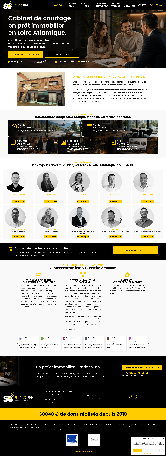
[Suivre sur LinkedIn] (136, 397)
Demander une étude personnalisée (141, 367)
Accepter (137, 450)
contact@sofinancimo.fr (135, 375)
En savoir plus (19, 201)
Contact (142, 5)
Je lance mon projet (135, 250)
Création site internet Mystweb (76, 450)
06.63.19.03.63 (156, 5)
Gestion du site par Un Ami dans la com (83, 451)
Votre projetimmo (71, 4)
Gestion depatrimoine (116, 4)
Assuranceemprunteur (102, 4)
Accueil (58, 5)
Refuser (148, 450)
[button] (163, 438)
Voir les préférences (158, 450)
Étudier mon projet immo (25, 54)
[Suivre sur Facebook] (131, 397)
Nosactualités (129, 4)
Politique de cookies (147, 453)
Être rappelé (61, 54)
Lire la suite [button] (43, 349)
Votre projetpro (87, 4)
